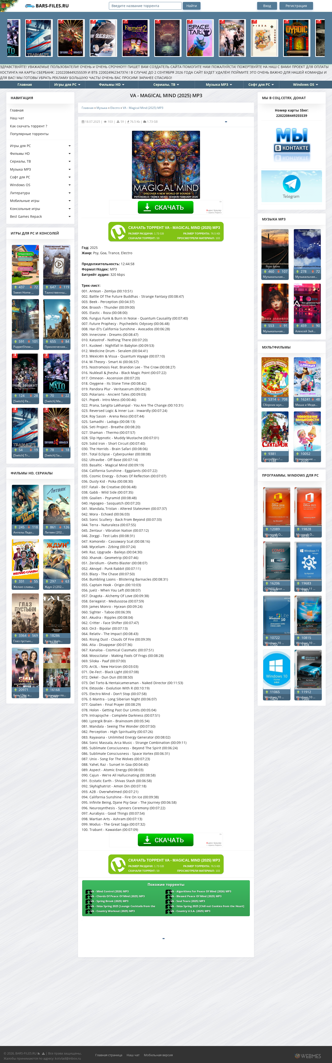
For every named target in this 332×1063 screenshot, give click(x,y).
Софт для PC (259, 84)
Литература (20, 193)
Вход (267, 5)
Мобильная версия (158, 1055)
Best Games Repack (26, 216)
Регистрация (296, 5)
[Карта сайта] (43, 1053)
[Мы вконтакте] (292, 143)
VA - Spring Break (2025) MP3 (109, 901)
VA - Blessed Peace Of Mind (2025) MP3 (195, 896)
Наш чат (17, 118)
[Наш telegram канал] (291, 185)
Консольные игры (25, 208)
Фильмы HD (110, 84)
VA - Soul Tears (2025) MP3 (187, 901)
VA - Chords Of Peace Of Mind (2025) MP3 (117, 896)
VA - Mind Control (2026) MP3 (109, 891)
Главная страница (108, 1055)
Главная (24, 84)
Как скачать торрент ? (28, 126)
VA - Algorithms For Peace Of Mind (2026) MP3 (200, 891)
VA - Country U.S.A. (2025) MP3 (190, 911)
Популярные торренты (29, 133)
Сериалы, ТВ (164, 84)
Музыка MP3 (217, 84)
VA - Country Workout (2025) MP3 (112, 911)
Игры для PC (65, 84)
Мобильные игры (24, 200)
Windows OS (303, 84)
